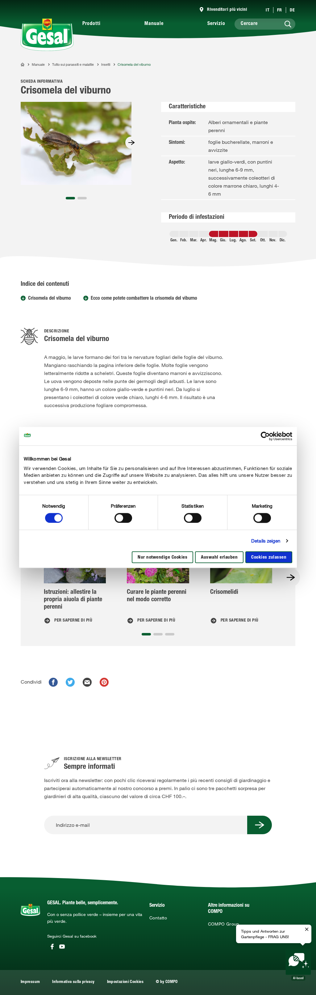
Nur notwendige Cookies (162, 558)
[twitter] (70, 682)
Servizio (216, 24)
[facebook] (53, 682)
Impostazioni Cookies (125, 982)
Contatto (158, 918)
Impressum (30, 982)
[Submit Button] (259, 825)
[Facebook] (52, 946)
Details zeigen (265, 540)
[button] (70, 198)
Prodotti (91, 24)
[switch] (123, 518)
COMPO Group (223, 924)
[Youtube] (62, 946)
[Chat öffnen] (298, 964)
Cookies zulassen (268, 558)
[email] (87, 682)
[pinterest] (104, 682)
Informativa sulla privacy (73, 982)
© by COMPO (167, 982)
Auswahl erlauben (219, 558)
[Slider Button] (131, 142)
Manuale (154, 24)
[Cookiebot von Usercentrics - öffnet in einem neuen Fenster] (265, 436)
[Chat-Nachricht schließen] (307, 929)
